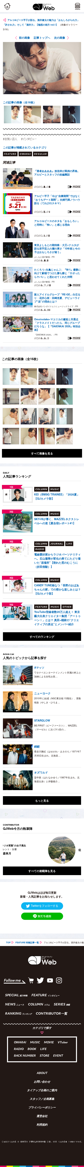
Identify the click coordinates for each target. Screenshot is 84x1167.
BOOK (32, 1049)
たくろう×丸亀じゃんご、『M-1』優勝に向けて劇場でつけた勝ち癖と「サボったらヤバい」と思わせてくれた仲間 (57, 273)
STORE (44, 1055)
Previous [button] (6, 850)
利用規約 (42, 1125)
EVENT (58, 1055)
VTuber (63, 1042)
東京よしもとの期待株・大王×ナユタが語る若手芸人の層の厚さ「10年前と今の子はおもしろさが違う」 (57, 248)
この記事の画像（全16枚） (19, 102)
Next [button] (75, 850)
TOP (8, 942)
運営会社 (42, 1116)
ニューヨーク (42, 693)
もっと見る (42, 800)
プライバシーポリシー (42, 1107)
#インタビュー (28, 139)
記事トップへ (42, 37)
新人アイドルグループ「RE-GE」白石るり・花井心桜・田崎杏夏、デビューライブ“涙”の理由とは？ (57, 298)
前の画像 (24, 37)
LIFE (43, 1049)
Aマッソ (39, 667)
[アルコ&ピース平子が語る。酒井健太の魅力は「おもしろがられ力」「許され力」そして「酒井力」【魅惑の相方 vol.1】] (11, 376)
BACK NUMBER (25, 1055)
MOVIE (49, 1042)
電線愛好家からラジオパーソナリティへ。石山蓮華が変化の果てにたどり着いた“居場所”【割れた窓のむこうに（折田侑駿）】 (57, 560)
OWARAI (20, 1042)
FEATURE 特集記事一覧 (27, 942)
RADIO (19, 1049)
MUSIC (35, 1042)
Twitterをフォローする (44, 906)
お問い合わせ (42, 1082)
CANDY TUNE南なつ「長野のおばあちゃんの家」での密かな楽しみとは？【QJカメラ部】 (57, 589)
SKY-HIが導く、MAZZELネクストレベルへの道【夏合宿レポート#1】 (56, 521)
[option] (12, 114)
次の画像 (59, 37)
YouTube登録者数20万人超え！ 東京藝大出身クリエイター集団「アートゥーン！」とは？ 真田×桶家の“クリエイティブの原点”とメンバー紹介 (57, 618)
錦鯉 (37, 746)
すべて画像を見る (42, 453)
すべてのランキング (42, 636)
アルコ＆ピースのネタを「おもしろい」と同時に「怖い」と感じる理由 (57, 222)
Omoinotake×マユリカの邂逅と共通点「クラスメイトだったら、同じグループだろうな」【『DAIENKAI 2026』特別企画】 (57, 324)
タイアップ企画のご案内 (42, 1090)
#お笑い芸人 (10, 139)
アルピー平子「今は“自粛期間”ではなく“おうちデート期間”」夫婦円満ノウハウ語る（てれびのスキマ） (57, 199)
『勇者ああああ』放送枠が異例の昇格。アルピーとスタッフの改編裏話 (57, 172)
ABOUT (42, 1073)
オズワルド (41, 772)
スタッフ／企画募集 (42, 1099)
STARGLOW (42, 720)
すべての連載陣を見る (42, 871)
